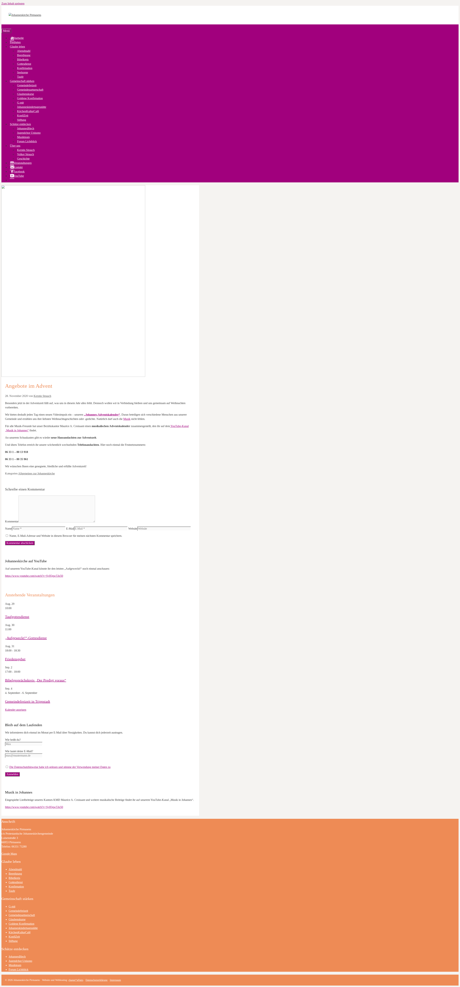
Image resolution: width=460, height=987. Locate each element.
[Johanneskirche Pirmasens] (25, 15)
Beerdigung (23, 55)
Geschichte (23, 158)
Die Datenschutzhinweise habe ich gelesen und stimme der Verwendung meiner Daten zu (60, 767)
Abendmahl (23, 50)
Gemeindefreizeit (26, 85)
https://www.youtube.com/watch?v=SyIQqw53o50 (34, 575)
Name (8, 528)
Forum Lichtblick (27, 141)
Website (132, 528)
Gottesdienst (24, 63)
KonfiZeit (22, 115)
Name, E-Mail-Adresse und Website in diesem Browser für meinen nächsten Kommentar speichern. (65, 535)
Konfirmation (24, 68)
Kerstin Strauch (26, 150)
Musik (126, 418)
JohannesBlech (25, 128)
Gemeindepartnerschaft (30, 89)
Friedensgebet (15, 659)
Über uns (15, 145)
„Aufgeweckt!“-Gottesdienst (26, 638)
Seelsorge (22, 72)
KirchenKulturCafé (28, 111)
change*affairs (75, 980)
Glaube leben (17, 46)
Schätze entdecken (20, 124)
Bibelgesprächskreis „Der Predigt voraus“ (35, 680)
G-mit (20, 102)
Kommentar (12, 521)
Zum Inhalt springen (12, 3)
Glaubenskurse (25, 94)
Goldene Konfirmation (30, 98)
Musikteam (23, 137)
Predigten (15, 42)
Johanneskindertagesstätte (31, 106)
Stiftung (21, 119)
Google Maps (9, 853)
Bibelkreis (23, 59)
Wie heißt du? (13, 739)
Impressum (115, 980)
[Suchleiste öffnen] (2, 26)
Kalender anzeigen (15, 709)
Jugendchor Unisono (29, 132)
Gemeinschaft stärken (22, 81)
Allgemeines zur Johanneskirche (36, 473)
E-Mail (70, 528)
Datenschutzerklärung (96, 980)
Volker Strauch (25, 154)
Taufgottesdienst (17, 617)
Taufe (20, 76)
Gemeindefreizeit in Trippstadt (27, 701)
